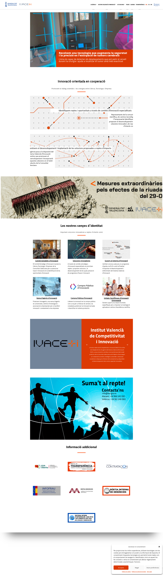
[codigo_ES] (81, 517)
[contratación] (116, 466)
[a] (47, 466)
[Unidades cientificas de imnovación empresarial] (116, 286)
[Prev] (87, 345)
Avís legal (117, 541)
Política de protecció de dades (139, 571)
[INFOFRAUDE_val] (47, 490)
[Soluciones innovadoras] (81, 249)
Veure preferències (152, 568)
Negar (137, 568)
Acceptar (121, 568)
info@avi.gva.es (59, 543)
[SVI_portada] (116, 249)
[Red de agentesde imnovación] (47, 286)
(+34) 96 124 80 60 (59, 563)
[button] (159, 547)
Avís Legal (149, 571)
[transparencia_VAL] (81, 466)
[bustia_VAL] (116, 490)
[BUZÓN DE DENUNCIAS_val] (81, 490)
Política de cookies (126, 571)
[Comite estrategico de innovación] (47, 249)
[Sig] (127, 345)
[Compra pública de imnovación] (81, 286)
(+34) (59, 551)
